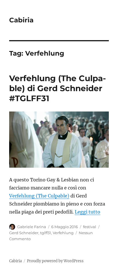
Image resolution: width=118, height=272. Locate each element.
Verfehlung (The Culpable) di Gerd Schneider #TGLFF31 (57, 88)
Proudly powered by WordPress (55, 261)
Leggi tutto (87, 212)
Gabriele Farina (31, 226)
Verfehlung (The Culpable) (39, 196)
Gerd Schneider (23, 232)
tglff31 (45, 232)
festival (89, 226)
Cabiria (21, 20)
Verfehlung (63, 232)
